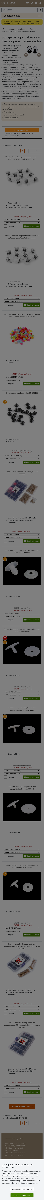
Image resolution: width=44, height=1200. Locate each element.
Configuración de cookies (22, 1189)
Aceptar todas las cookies (22, 1195)
